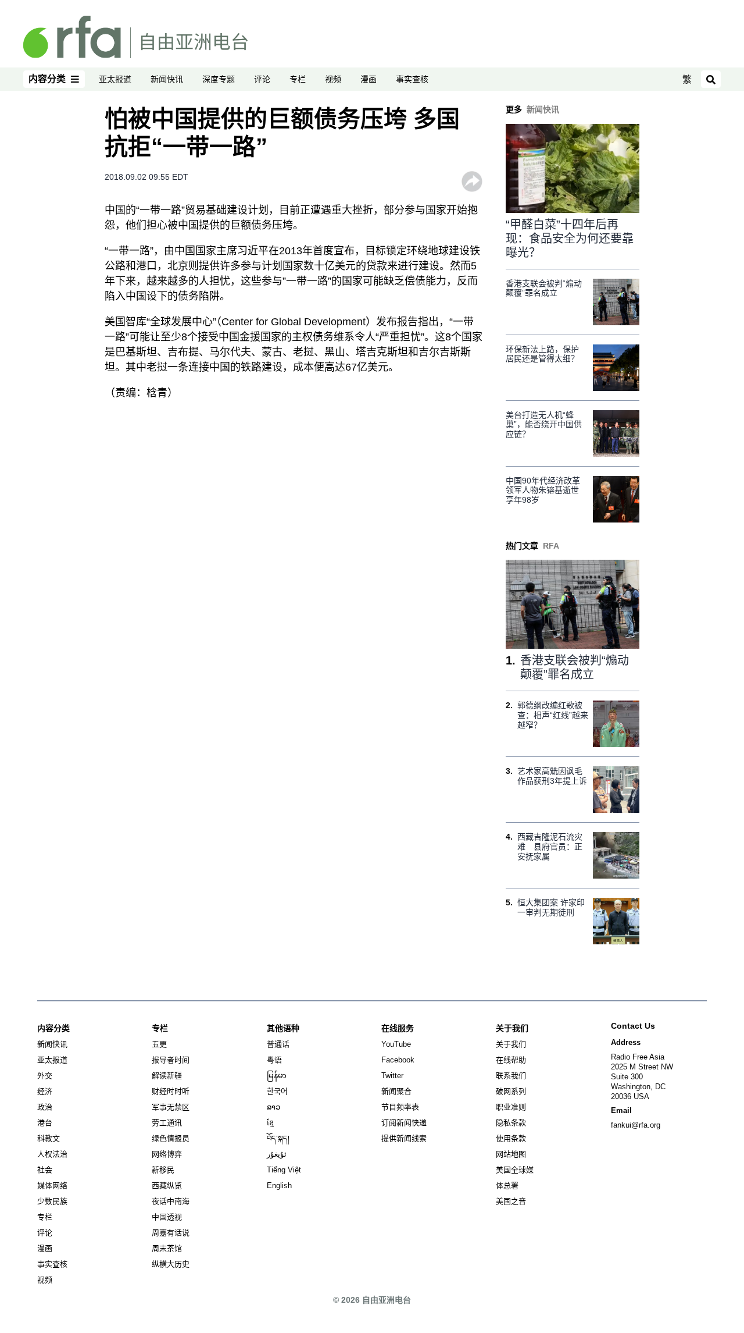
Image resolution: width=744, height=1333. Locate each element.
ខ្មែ (270, 1122)
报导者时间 (170, 1059)
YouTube (396, 1044)
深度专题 (218, 79)
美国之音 (511, 1201)
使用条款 (511, 1138)
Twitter (392, 1075)
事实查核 (412, 79)
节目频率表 (400, 1107)
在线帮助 (511, 1059)
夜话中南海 (170, 1201)
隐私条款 (511, 1122)
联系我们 (511, 1075)
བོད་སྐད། (278, 1138)
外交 (44, 1075)
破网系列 (511, 1091)
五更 (159, 1044)
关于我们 (511, 1044)
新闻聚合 (396, 1091)
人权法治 (52, 1154)
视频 (333, 79)
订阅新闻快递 (404, 1122)
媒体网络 (52, 1185)
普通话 (278, 1044)
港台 (44, 1122)
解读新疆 (167, 1075)
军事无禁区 (170, 1107)
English (279, 1185)
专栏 (297, 79)
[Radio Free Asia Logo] (135, 36)
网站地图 (511, 1154)
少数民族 (52, 1201)
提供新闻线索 (404, 1138)
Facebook (397, 1059)
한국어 (277, 1091)
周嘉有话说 (170, 1232)
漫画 (368, 79)
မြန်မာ (277, 1075)
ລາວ (273, 1107)
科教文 (48, 1138)
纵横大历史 (170, 1264)
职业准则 (511, 1107)
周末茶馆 (167, 1248)
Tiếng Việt (284, 1169)
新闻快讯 (167, 79)
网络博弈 (167, 1154)
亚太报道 (115, 79)
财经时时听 (170, 1091)
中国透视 (167, 1217)
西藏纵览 (167, 1185)
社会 (44, 1169)
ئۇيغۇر (277, 1154)
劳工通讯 (167, 1122)
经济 (44, 1091)
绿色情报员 (170, 1138)
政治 (44, 1107)
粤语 (274, 1059)
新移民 (163, 1169)
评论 (262, 79)
